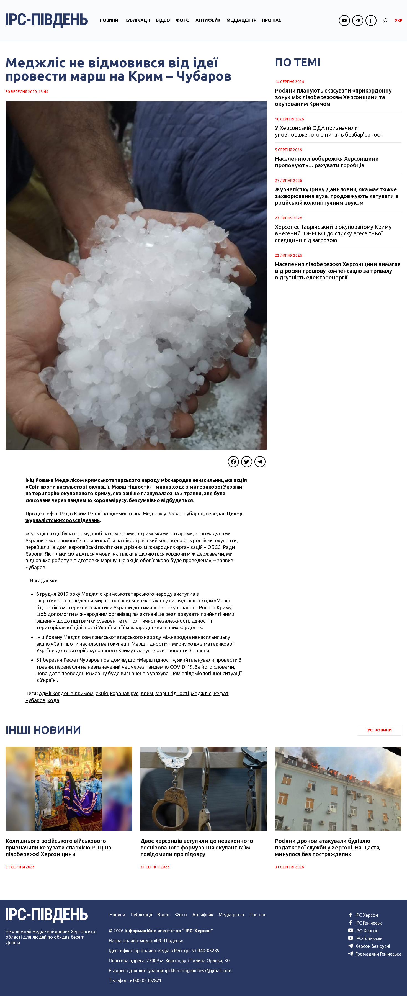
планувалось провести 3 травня (171, 650)
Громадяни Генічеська (377, 953)
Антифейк (208, 20)
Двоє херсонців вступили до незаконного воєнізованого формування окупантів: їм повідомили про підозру (196, 847)
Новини (109, 20)
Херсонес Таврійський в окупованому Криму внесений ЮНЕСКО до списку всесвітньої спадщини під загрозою (333, 233)
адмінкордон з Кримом (66, 693)
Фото (183, 20)
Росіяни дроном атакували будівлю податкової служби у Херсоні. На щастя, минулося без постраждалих (327, 847)
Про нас (271, 20)
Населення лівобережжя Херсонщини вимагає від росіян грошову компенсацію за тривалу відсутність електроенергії (337, 271)
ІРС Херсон (366, 915)
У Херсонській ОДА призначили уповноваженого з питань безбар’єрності (329, 131)
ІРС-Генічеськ (368, 938)
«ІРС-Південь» (168, 940)
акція (102, 693)
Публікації (137, 20)
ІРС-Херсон (366, 930)
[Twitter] (246, 461)
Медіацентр (241, 20)
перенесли (67, 666)
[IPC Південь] (47, 20)
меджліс (201, 693)
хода (53, 700)
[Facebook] (233, 461)
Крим (147, 693)
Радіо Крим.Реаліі (80, 513)
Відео (163, 20)
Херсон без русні (372, 946)
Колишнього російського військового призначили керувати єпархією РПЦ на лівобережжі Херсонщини (58, 847)
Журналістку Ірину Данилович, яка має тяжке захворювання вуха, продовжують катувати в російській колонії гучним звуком (336, 196)
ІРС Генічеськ (368, 922)
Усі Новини (379, 730)
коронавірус (124, 693)
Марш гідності (172, 693)
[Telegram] (260, 461)
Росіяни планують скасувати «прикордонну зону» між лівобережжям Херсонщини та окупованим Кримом (333, 97)
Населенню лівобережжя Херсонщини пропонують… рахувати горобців (326, 161)
